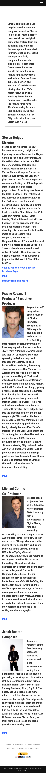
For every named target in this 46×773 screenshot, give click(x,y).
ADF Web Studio (37, 768)
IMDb (4, 275)
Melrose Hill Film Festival (15, 280)
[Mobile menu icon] (41, 3)
